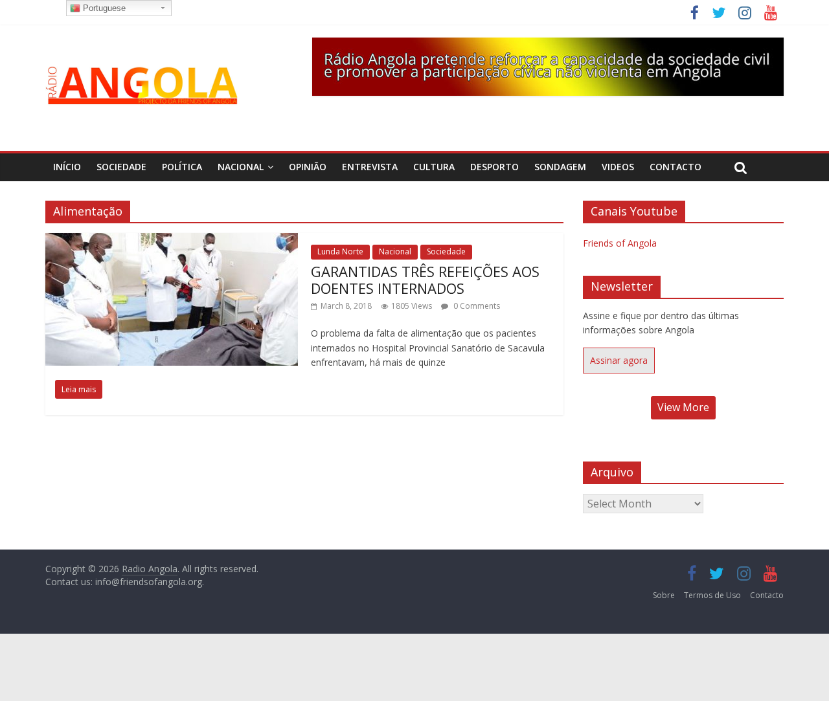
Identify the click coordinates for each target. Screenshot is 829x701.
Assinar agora (619, 360)
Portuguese (103, 8)
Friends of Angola (620, 243)
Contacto (675, 167)
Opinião (307, 167)
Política (182, 167)
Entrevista (370, 167)
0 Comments (475, 305)
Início (67, 167)
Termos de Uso (712, 595)
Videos (618, 167)
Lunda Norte (340, 251)
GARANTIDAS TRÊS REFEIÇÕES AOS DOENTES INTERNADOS (425, 279)
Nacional (241, 167)
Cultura (434, 167)
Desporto (494, 167)
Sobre (664, 595)
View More (683, 407)
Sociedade (121, 167)
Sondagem (560, 167)
